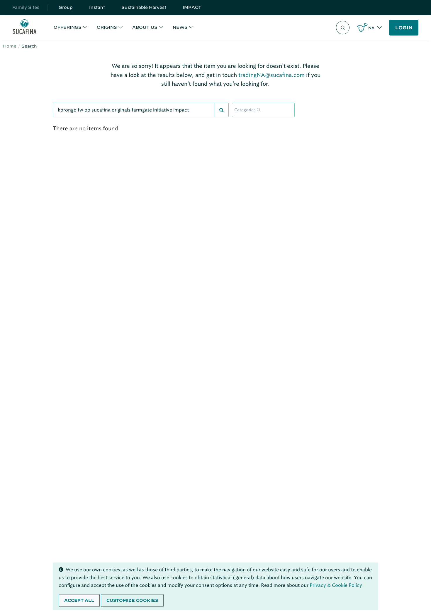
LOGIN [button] (404, 27)
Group (66, 7)
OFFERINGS (68, 27)
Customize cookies (132, 600)
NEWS (180, 27)
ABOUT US (144, 27)
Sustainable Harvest (143, 7)
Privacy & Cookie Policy (336, 585)
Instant (97, 7)
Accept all (79, 600)
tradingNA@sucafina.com (271, 75)
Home (9, 46)
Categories (245, 110)
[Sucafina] (24, 27)
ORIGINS (107, 27)
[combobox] (263, 110)
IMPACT (192, 7)
